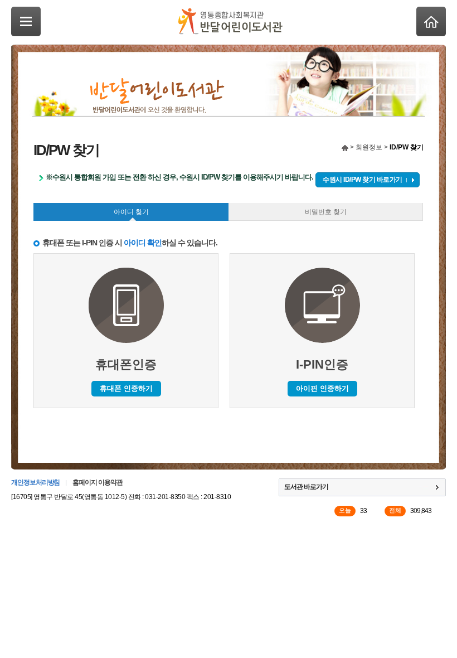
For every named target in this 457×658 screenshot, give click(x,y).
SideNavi (26, 21)
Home (431, 21)
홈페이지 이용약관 (97, 482)
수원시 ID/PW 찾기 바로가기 (362, 179)
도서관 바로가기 (306, 487)
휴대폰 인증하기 (126, 388)
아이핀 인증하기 (322, 388)
